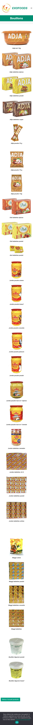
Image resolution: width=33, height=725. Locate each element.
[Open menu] (31, 8)
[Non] (31, 718)
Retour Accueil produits (10, 699)
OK (17, 722)
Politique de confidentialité (22, 719)
